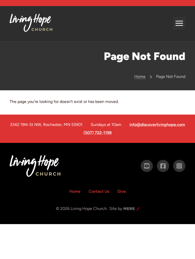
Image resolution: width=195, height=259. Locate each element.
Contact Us (99, 191)
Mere (128, 209)
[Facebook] (163, 166)
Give (121, 191)
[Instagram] (179, 166)
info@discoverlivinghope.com (157, 125)
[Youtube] (147, 166)
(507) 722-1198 (98, 133)
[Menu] (179, 23)
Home (139, 76)
